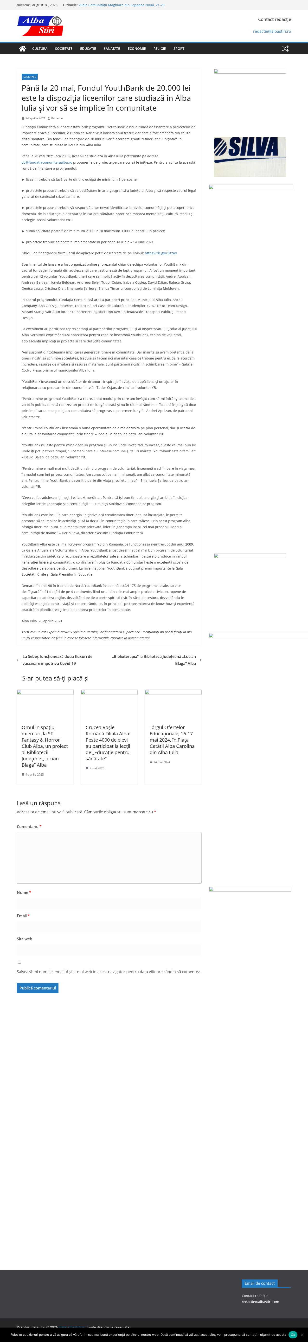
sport (178, 48)
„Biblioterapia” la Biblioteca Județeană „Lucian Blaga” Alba (154, 660)
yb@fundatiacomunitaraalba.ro (47, 162)
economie (137, 48)
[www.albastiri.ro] (22, 48)
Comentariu (29, 826)
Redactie (57, 118)
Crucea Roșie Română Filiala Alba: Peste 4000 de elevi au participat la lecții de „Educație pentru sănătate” (108, 743)
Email (23, 915)
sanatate (112, 48)
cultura (39, 48)
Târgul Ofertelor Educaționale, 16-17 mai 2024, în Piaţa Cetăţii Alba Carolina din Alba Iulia (172, 740)
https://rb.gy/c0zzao (161, 253)
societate (63, 48)
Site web (24, 939)
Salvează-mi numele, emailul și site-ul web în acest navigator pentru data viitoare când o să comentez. (109, 971)
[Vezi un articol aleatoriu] (285, 48)
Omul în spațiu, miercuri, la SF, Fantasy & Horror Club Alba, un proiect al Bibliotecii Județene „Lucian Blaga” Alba (45, 746)
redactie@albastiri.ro (272, 31)
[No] (302, 1334)
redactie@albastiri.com (260, 1301)
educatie (88, 48)
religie (160, 48)
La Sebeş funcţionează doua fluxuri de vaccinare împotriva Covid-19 (57, 660)
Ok (293, 1334)
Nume (24, 892)
